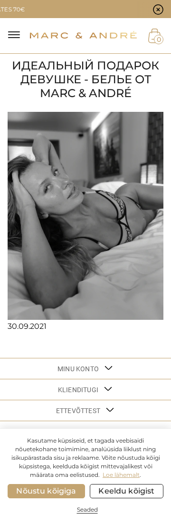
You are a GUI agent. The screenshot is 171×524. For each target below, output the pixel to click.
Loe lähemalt (121, 474)
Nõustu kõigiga (46, 490)
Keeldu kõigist (126, 490)
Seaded (87, 509)
